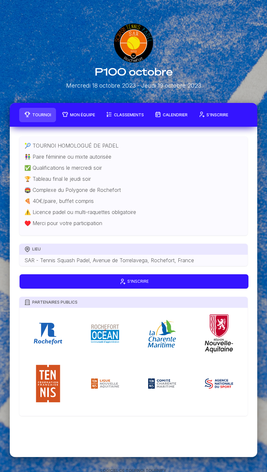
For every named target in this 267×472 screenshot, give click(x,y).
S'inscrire (217, 114)
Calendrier (175, 114)
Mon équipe (82, 114)
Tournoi (41, 114)
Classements (129, 114)
